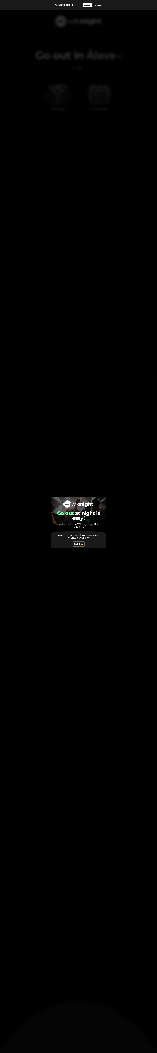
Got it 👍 (78, 544)
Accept (87, 5)
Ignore (97, 5)
